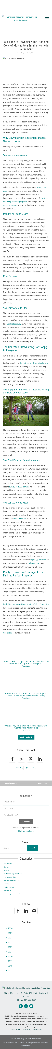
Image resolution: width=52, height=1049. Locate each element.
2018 (10, 966)
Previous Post (11, 783)
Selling (20, 768)
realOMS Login (26, 1045)
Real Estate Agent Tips (12, 880)
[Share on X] (21, 759)
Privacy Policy (15, 1029)
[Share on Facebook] (12, 759)
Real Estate (8, 864)
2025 (10, 933)
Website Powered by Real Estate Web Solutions (26, 1039)
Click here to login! (26, 831)
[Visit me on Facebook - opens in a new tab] (18, 910)
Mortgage (7, 890)
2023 (10, 942)
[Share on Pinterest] (30, 759)
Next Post (42, 783)
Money (6, 884)
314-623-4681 (30, 1000)
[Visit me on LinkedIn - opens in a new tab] (26, 910)
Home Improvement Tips (12, 894)
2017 (10, 970)
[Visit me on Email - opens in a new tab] (34, 910)
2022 (10, 947)
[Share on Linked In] (39, 759)
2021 (10, 951)
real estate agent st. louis (13, 874)
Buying (6, 870)
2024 (10, 937)
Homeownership (10, 877)
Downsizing (31, 768)
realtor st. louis (9, 887)
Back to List (25, 737)
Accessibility (27, 1029)
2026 (10, 928)
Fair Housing (37, 1029)
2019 (10, 961)
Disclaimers (44, 1042)
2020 (10, 956)
